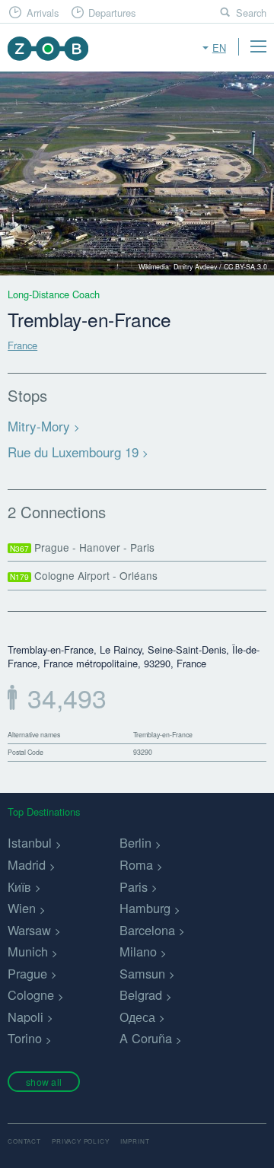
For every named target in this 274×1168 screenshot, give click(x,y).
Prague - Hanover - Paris (82, 547)
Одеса (137, 1016)
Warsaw (29, 930)
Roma (136, 864)
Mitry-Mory (39, 425)
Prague (27, 973)
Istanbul (30, 842)
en (219, 47)
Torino (25, 1038)
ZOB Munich (48, 48)
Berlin (135, 842)
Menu (258, 46)
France (22, 345)
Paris (133, 886)
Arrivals (43, 12)
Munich (28, 951)
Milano (138, 951)
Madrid (27, 864)
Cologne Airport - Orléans (84, 575)
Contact (24, 1141)
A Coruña (145, 1038)
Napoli (25, 1016)
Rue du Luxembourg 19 (73, 451)
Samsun (142, 973)
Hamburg (144, 908)
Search (251, 12)
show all (44, 1081)
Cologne (31, 994)
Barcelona (147, 930)
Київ (19, 886)
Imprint (135, 1141)
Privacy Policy (80, 1141)
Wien (22, 908)
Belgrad (140, 994)
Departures (111, 12)
